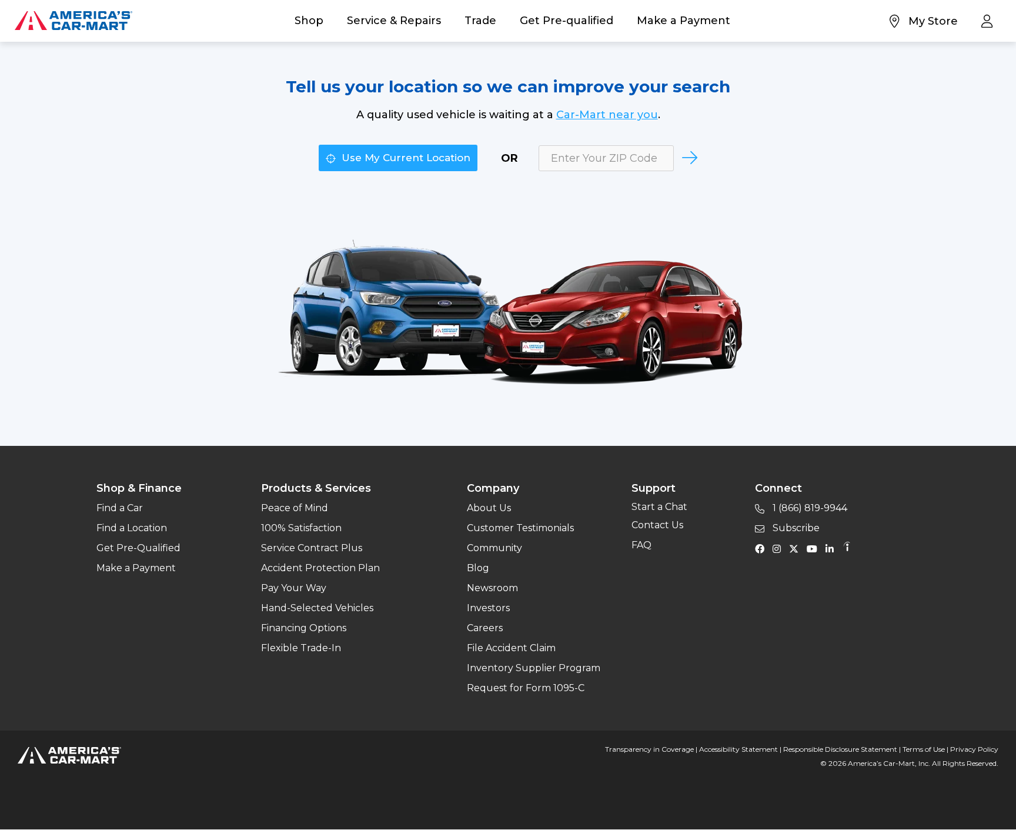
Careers (485, 628)
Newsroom (492, 588)
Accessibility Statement (738, 749)
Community (494, 548)
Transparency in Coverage (649, 749)
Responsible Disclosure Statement (840, 749)
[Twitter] (796, 548)
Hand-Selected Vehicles (317, 608)
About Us (489, 508)
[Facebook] (762, 548)
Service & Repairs (394, 20)
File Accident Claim (511, 648)
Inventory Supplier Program (533, 668)
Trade (480, 20)
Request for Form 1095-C (525, 688)
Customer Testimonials (520, 528)
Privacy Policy (974, 749)
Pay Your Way (293, 588)
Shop (309, 20)
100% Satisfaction (301, 528)
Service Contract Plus (311, 548)
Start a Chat (659, 506)
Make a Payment (683, 20)
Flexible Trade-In (301, 648)
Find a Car (119, 508)
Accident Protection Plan (320, 568)
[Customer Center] (990, 20)
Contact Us (657, 525)
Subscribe (795, 528)
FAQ (641, 545)
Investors (488, 608)
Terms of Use (924, 749)
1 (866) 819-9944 (808, 508)
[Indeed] (846, 548)
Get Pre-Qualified (138, 548)
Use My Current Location (404, 158)
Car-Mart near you (607, 114)
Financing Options (303, 628)
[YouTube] (815, 548)
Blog (478, 568)
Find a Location (131, 528)
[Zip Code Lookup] (688, 158)
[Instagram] (780, 548)
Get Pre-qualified (566, 20)
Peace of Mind (294, 508)
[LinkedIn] (832, 548)
